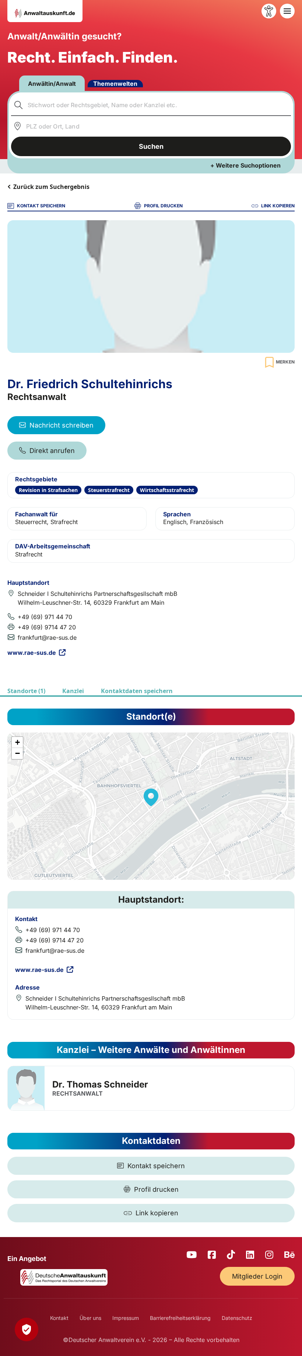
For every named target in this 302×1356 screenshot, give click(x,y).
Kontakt (59, 1318)
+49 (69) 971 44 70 (45, 617)
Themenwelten (115, 83)
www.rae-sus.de (31, 652)
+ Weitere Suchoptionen (245, 165)
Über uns (90, 1318)
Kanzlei (73, 691)
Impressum (125, 1318)
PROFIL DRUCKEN (163, 205)
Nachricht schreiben (61, 425)
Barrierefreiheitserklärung (180, 1318)
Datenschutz (237, 1318)
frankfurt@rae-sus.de (47, 637)
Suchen (151, 146)
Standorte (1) (26, 691)
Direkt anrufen (52, 450)
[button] (151, 797)
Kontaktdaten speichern (137, 691)
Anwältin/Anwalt (52, 83)
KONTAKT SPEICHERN (41, 205)
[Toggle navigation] (287, 11)
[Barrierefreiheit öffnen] (268, 11)
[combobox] (151, 105)
